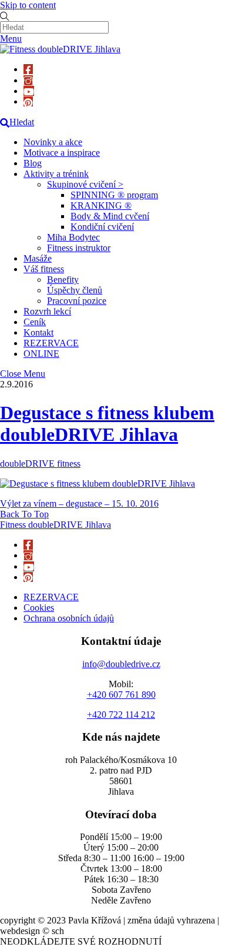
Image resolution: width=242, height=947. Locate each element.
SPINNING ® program (114, 195)
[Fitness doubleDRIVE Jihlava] (60, 49)
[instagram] (28, 80)
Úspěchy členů (74, 290)
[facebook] (28, 69)
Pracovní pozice (76, 301)
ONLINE (41, 354)
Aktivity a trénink (56, 174)
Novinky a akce (52, 142)
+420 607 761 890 (121, 695)
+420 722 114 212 (121, 715)
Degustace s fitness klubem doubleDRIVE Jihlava (107, 423)
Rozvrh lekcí (47, 311)
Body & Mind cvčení (109, 216)
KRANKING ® (101, 205)
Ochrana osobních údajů (68, 618)
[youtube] (28, 91)
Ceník (34, 322)
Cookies (38, 608)
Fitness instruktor (78, 248)
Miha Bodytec (73, 237)
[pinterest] (28, 101)
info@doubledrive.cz (121, 664)
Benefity (63, 280)
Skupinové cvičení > (85, 184)
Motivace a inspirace (61, 153)
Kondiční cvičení (102, 227)
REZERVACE (51, 343)
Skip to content (28, 5)
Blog (32, 163)
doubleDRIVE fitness (40, 464)
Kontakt (38, 332)
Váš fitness (43, 269)
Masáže (37, 258)
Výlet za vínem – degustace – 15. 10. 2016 (79, 503)
